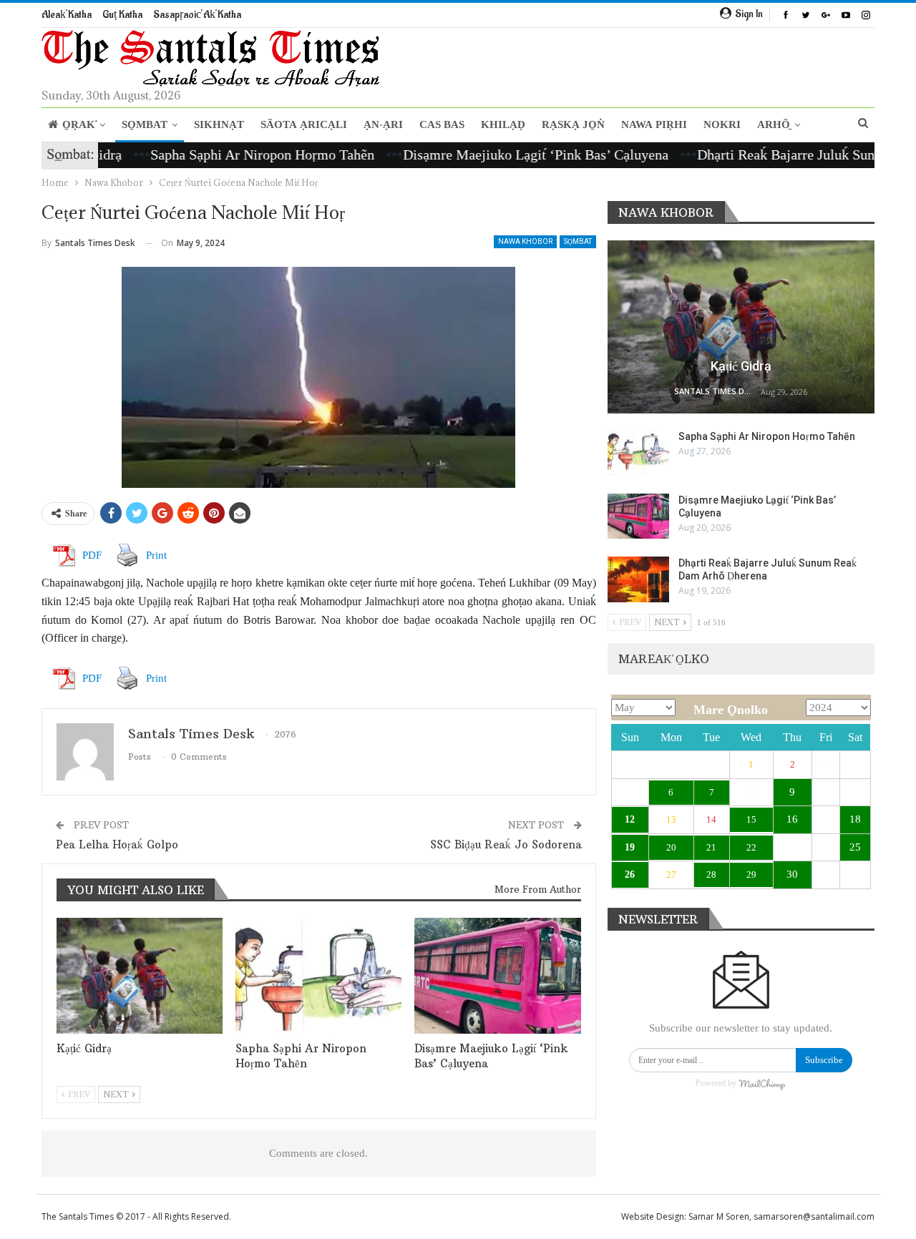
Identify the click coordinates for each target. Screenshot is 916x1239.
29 (751, 874)
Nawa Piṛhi (654, 124)
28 (711, 874)
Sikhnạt (219, 124)
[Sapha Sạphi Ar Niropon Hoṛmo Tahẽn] (318, 976)
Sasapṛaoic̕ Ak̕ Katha (197, 14)
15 (751, 819)
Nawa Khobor (525, 241)
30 (792, 874)
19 (630, 847)
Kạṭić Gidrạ (741, 365)
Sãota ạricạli (303, 124)
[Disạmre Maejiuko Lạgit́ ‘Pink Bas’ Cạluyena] (497, 976)
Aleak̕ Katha (67, 14)
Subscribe (824, 1059)
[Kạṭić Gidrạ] (140, 976)
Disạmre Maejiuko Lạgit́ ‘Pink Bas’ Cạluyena (506, 154)
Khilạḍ (503, 124)
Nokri (722, 124)
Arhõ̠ (773, 124)
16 (792, 819)
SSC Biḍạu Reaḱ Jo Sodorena (506, 844)
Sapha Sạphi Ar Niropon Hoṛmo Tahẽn (233, 154)
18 (855, 819)
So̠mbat (144, 124)
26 (630, 874)
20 (671, 847)
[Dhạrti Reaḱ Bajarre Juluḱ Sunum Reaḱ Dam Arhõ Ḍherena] (638, 579)
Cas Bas (441, 124)
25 (855, 847)
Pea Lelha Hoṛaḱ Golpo (117, 844)
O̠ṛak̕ (78, 124)
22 (751, 847)
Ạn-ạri (383, 124)
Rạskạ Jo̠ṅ (573, 124)
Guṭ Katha (122, 14)
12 (630, 819)
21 (711, 847)
